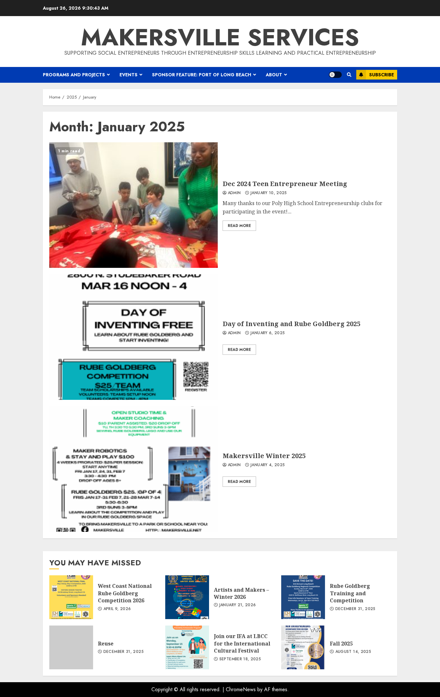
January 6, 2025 (268, 333)
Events (129, 74)
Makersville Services (220, 37)
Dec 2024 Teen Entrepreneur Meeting (133, 205)
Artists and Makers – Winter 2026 (187, 597)
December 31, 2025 (355, 609)
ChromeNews (241, 689)
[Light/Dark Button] (335, 74)
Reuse (71, 647)
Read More (239, 226)
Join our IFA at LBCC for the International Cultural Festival (187, 647)
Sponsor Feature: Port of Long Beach (201, 74)
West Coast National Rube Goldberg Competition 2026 (71, 597)
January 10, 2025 (269, 193)
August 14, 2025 (353, 652)
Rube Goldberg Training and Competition (303, 597)
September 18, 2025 (240, 659)
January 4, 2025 (268, 465)
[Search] (349, 75)
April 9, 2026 (117, 609)
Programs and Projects (74, 74)
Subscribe (381, 74)
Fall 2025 (303, 647)
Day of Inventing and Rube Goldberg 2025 (133, 337)
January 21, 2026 (237, 605)
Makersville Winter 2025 (133, 469)
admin (234, 193)
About (274, 74)
